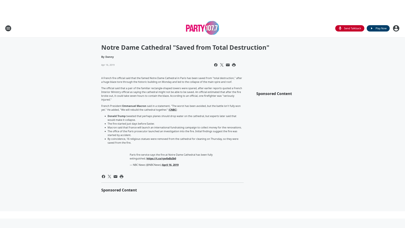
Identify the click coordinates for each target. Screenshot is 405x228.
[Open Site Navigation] (8, 28)
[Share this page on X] (222, 65)
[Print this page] (234, 65)
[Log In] (396, 28)
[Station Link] (202, 28)
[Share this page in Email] (228, 65)
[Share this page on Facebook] (216, 65)
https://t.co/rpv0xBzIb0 (161, 158)
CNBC (172, 109)
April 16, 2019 (170, 165)
